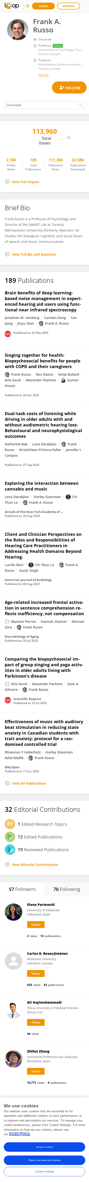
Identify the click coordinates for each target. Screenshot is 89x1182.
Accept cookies (44, 1147)
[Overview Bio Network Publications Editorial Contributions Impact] (44, 105)
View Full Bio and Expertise (34, 254)
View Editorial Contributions (35, 864)
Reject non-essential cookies (44, 1160)
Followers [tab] (22, 889)
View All (43, 75)
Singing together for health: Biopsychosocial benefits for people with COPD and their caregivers (42, 360)
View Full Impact (25, 182)
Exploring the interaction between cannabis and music (42, 486)
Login (43, 6)
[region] (44, 1139)
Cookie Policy (19, 1134)
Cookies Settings (44, 1171)
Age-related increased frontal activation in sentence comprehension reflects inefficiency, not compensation (44, 607)
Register (69, 6)
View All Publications (29, 783)
